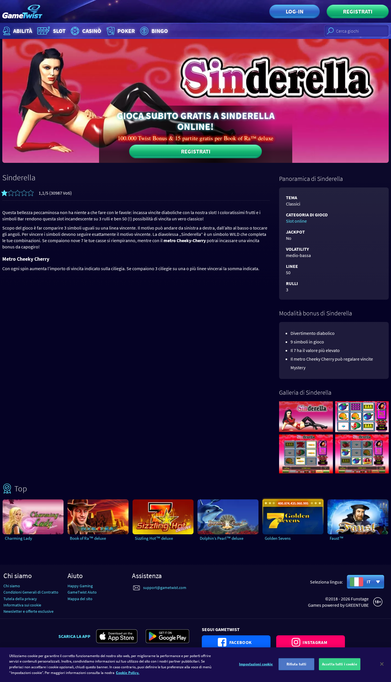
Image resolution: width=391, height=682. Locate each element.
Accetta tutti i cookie (339, 664)
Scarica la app (74, 636)
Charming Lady (18, 538)
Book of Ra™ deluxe (88, 538)
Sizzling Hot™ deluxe (154, 538)
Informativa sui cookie (22, 605)
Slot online (296, 221)
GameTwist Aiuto (82, 592)
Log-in (294, 11)
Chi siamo (11, 585)
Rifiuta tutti (297, 664)
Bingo (159, 30)
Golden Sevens (278, 538)
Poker (126, 30)
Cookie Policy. (127, 672)
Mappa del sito (80, 598)
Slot (59, 30)
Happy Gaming (80, 585)
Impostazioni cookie (256, 664)
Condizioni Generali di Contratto (30, 592)
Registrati (357, 11)
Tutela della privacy (20, 598)
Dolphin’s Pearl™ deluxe (221, 538)
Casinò (91, 30)
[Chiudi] (382, 664)
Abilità (22, 30)
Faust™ (336, 538)
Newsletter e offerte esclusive (28, 611)
